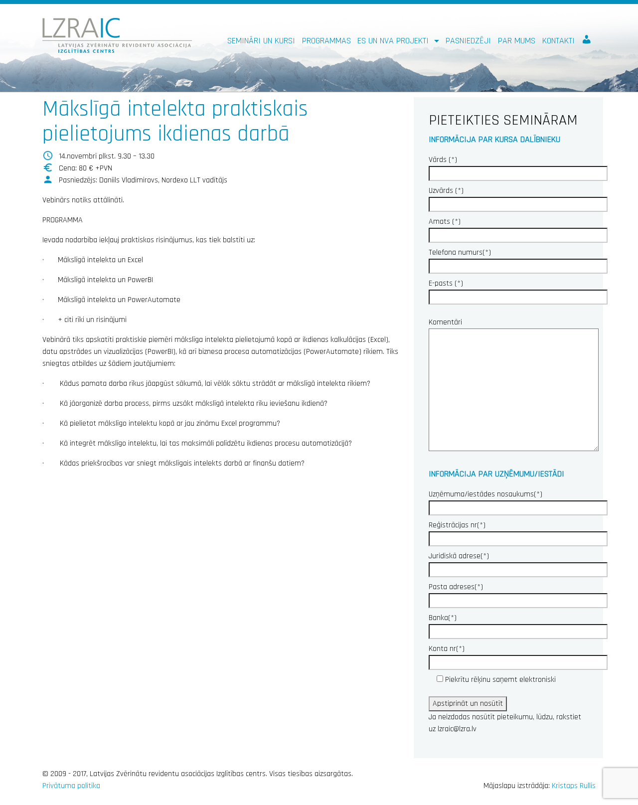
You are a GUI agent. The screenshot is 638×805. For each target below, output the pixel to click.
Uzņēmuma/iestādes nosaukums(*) (485, 494)
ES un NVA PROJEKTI (394, 40)
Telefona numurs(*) (460, 252)
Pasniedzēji (468, 40)
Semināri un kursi (261, 40)
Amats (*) (445, 221)
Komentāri (445, 322)
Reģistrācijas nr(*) (457, 525)
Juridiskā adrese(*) (459, 556)
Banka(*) (443, 618)
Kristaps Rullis (574, 786)
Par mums (516, 40)
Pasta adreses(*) (456, 587)
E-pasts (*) (446, 283)
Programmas (326, 40)
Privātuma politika (71, 786)
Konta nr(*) (447, 649)
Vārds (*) (443, 160)
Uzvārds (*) (446, 190)
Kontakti (558, 40)
